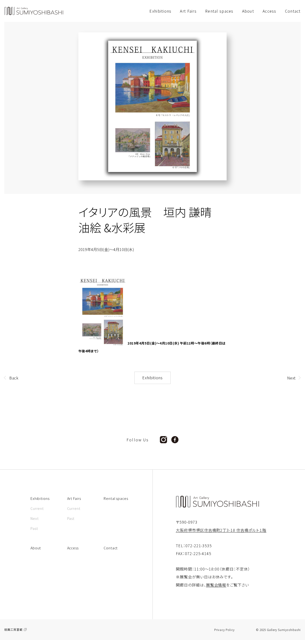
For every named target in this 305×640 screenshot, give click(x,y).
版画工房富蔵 (13, 629)
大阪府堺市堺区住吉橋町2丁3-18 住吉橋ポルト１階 (221, 530)
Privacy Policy (224, 629)
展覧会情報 (216, 585)
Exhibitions (152, 377)
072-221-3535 (198, 545)
